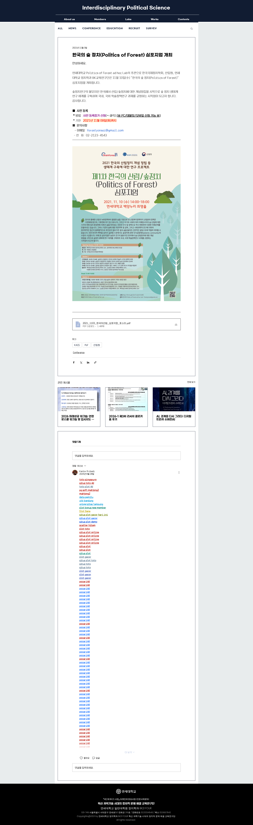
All (60, 28)
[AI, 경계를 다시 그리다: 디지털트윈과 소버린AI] (174, 399)
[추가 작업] (179, 472)
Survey (151, 28)
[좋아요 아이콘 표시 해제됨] (81, 758)
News (72, 28)
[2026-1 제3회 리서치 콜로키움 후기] (126, 399)
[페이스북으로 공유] (73, 362)
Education (114, 28)
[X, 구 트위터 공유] (81, 362)
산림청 (96, 345)
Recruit (134, 28)
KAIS (77, 345)
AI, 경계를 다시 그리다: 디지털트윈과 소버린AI (173, 418)
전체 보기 (191, 381)
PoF (86, 345)
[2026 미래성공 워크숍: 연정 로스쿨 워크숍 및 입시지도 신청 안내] (79, 399)
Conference (91, 28)
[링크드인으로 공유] (88, 362)
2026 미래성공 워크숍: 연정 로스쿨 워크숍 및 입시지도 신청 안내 (77, 418)
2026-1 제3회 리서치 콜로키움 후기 (126, 418)
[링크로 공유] (95, 362)
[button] (191, 28)
